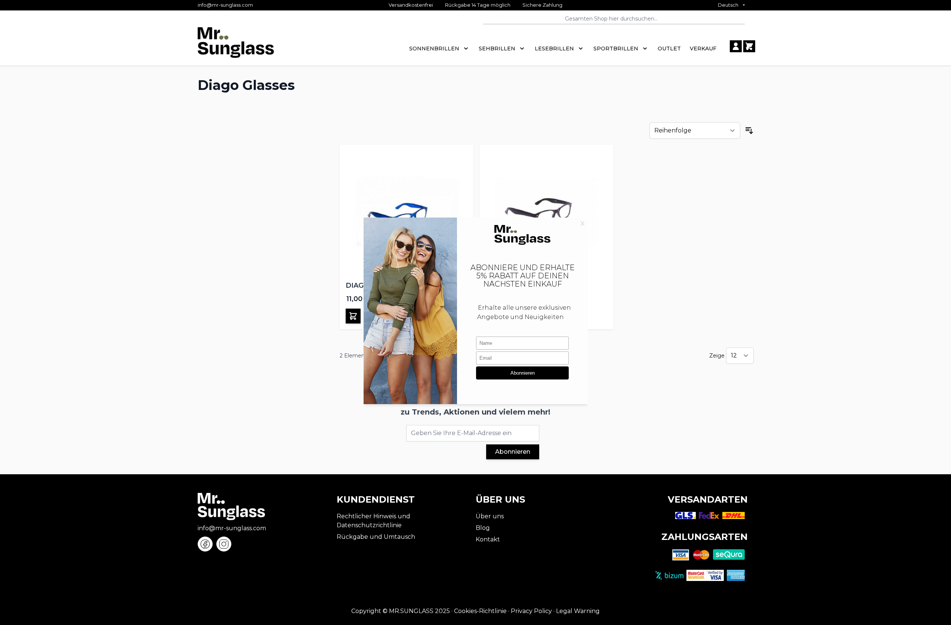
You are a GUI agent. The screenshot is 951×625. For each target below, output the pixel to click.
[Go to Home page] (236, 46)
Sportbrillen (615, 48)
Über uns (490, 516)
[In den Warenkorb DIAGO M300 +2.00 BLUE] (353, 316)
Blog (483, 527)
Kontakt (488, 539)
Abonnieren (512, 451)
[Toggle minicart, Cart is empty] (749, 46)
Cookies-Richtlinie (480, 611)
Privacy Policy (531, 611)
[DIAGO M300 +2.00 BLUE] (407, 212)
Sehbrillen (497, 48)
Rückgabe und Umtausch (376, 536)
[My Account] (736, 46)
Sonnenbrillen (434, 48)
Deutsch (728, 5)
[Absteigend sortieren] (749, 130)
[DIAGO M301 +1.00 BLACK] (546, 212)
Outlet (669, 48)
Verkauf (703, 48)
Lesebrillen (554, 48)
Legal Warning (578, 611)
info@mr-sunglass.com (225, 5)
